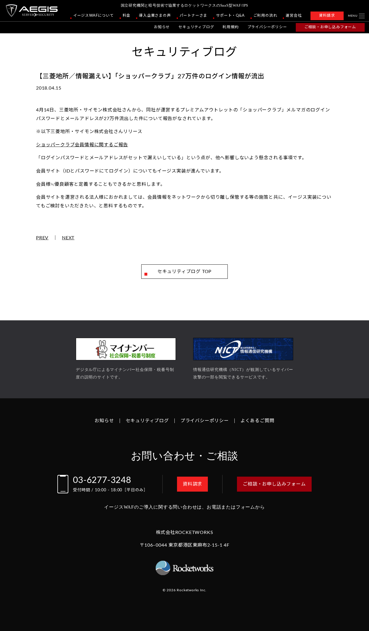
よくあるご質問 (257, 420)
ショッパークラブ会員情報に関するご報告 (82, 145)
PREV (42, 238)
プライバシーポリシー (267, 27)
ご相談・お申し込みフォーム (330, 27)
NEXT (68, 238)
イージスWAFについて (93, 15)
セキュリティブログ (196, 27)
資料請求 (327, 15)
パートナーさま (194, 15)
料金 (127, 15)
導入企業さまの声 (155, 15)
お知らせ (162, 27)
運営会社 (294, 15)
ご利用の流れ (265, 15)
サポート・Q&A (230, 15)
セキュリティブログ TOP (184, 271)
